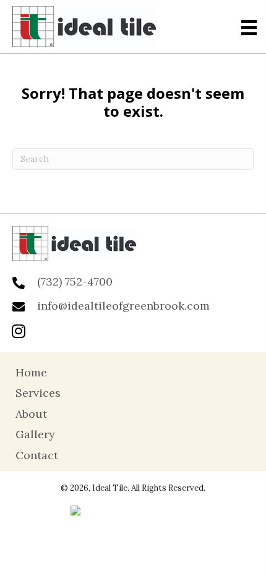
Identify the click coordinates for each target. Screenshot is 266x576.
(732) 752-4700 (75, 281)
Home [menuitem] (31, 372)
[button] (18, 330)
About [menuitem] (31, 414)
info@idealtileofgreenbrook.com (123, 306)
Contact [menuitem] (36, 455)
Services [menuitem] (38, 393)
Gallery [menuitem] (35, 434)
